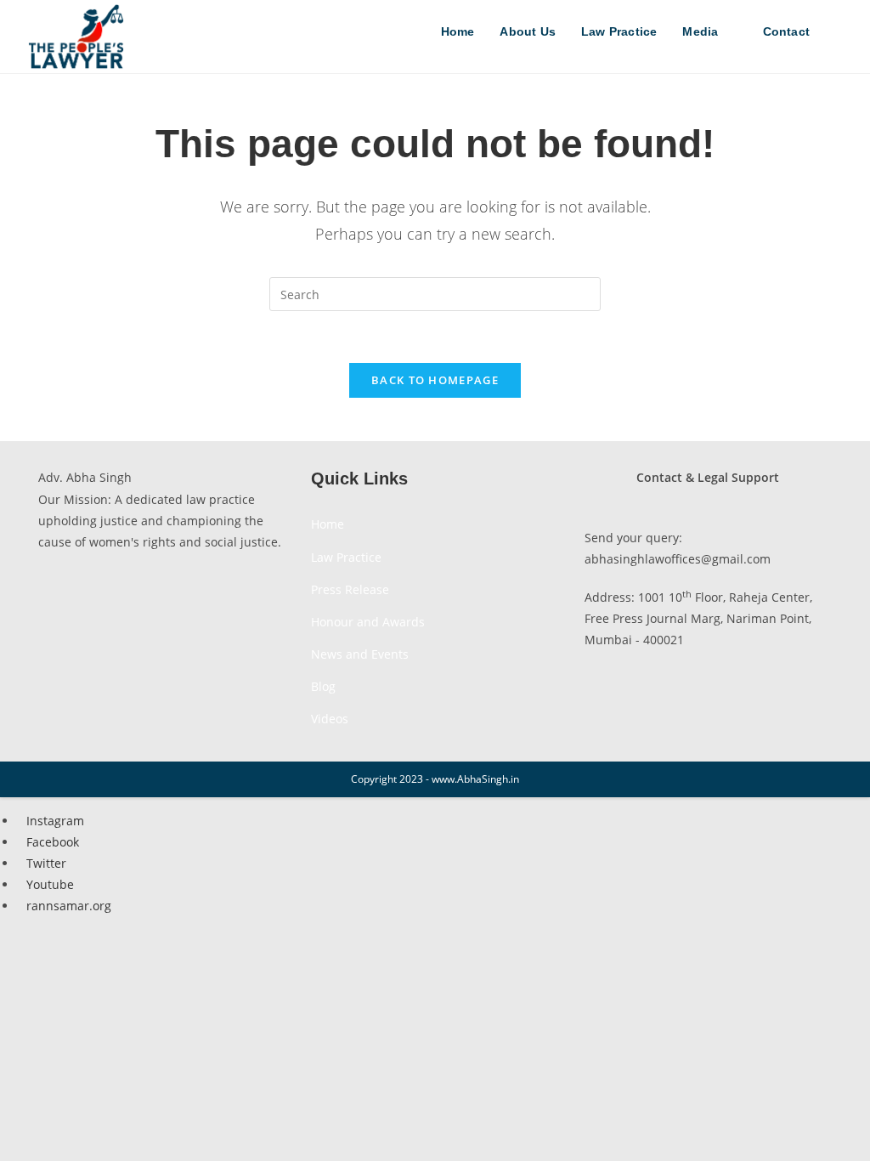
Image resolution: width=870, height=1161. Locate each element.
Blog (323, 686)
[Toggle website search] (839, 32)
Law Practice (346, 557)
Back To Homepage (435, 380)
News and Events (360, 654)
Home (327, 524)
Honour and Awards (368, 622)
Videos (329, 719)
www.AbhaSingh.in (475, 779)
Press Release (350, 589)
